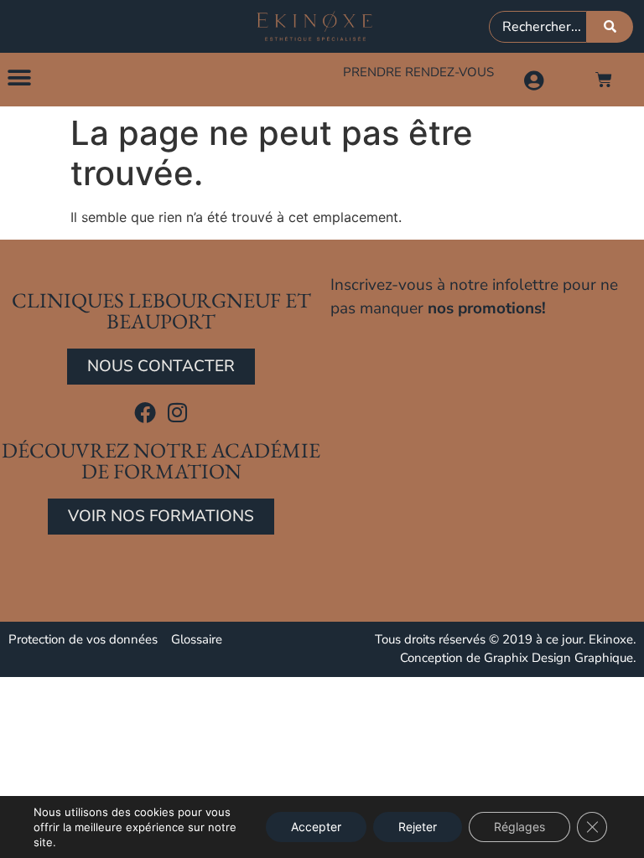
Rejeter (417, 826)
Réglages (519, 826)
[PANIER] (603, 79)
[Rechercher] (610, 27)
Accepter (316, 826)
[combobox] (538, 27)
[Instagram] (178, 412)
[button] (19, 77)
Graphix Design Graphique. (560, 657)
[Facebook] (145, 412)
